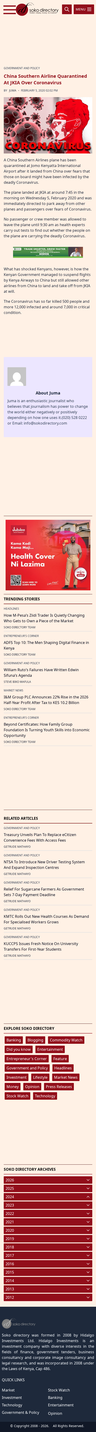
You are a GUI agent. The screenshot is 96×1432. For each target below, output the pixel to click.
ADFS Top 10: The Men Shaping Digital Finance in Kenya (46, 645)
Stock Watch (17, 1096)
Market (8, 1390)
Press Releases (59, 1086)
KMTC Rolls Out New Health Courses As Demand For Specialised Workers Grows (46, 919)
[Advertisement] (48, 33)
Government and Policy (27, 1068)
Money (13, 1086)
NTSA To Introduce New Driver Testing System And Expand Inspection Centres (44, 864)
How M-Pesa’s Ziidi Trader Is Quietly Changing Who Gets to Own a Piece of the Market (44, 618)
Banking (14, 1040)
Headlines (63, 1068)
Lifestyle (40, 1077)
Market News (66, 1077)
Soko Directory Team (19, 627)
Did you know (19, 1049)
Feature (60, 1058)
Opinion (32, 1086)
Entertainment (50, 1049)
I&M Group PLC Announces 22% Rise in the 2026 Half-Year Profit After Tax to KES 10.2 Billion (46, 699)
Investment (17, 1077)
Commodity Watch (66, 1040)
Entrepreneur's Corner (27, 1058)
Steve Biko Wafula (17, 682)
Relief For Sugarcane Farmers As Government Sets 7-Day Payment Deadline (44, 892)
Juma (12, 90)
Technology (45, 1096)
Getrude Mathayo (17, 847)
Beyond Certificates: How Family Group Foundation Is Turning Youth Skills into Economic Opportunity (47, 730)
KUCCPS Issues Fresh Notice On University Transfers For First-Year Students (41, 946)
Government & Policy (20, 1412)
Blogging (35, 1040)
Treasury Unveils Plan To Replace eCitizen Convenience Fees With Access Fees (40, 837)
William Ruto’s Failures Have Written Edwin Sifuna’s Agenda (41, 672)
